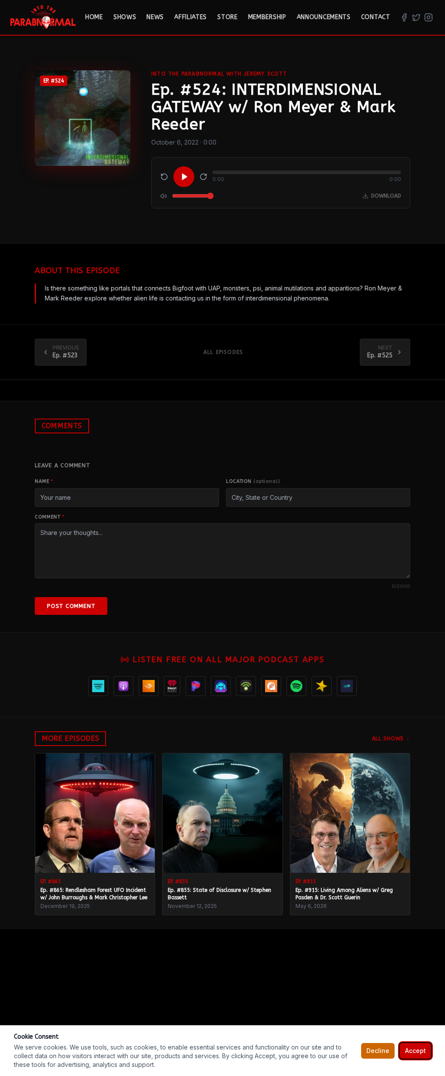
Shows (124, 17)
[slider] (307, 172)
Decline (377, 1050)
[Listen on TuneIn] (347, 686)
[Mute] (163, 196)
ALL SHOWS (388, 739)
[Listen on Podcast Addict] (271, 686)
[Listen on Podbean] (246, 686)
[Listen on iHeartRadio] (172, 686)
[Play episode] (183, 176)
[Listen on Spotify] (296, 686)
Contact (375, 17)
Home (94, 17)
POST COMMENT (71, 606)
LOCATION (253, 481)
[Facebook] (404, 17)
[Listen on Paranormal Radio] (221, 686)
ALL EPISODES (223, 352)
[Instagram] (428, 17)
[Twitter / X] (416, 17)
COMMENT (50, 517)
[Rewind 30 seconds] (164, 177)
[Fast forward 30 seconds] (203, 177)
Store (227, 17)
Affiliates (190, 17)
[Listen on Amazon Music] (98, 686)
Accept (415, 1050)
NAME (44, 481)
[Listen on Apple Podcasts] (123, 686)
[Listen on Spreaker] (322, 686)
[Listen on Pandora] (196, 686)
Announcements (324, 17)
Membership (267, 17)
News (155, 17)
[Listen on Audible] (149, 686)
